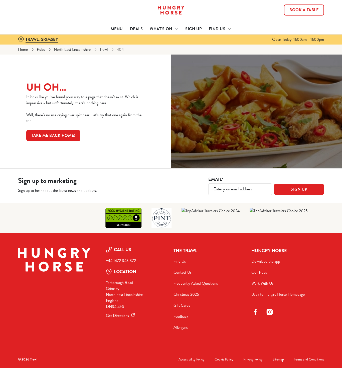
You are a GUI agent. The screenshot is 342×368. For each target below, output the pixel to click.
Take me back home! (53, 135)
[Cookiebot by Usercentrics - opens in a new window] (32, 56)
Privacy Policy (253, 359)
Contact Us (183, 272)
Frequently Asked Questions (196, 283)
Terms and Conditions (309, 359)
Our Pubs (259, 272)
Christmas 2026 (186, 294)
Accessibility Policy (192, 359)
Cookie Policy (224, 359)
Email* (215, 179)
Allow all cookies (300, 13)
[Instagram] (269, 312)
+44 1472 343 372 (121, 260)
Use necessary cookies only (300, 30)
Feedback (181, 316)
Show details (260, 56)
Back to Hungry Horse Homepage (278, 294)
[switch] (144, 56)
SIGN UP (299, 189)
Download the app (265, 261)
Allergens (181, 327)
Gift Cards (182, 305)
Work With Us (262, 283)
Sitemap (278, 359)
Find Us (180, 261)
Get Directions (117, 315)
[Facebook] (255, 312)
